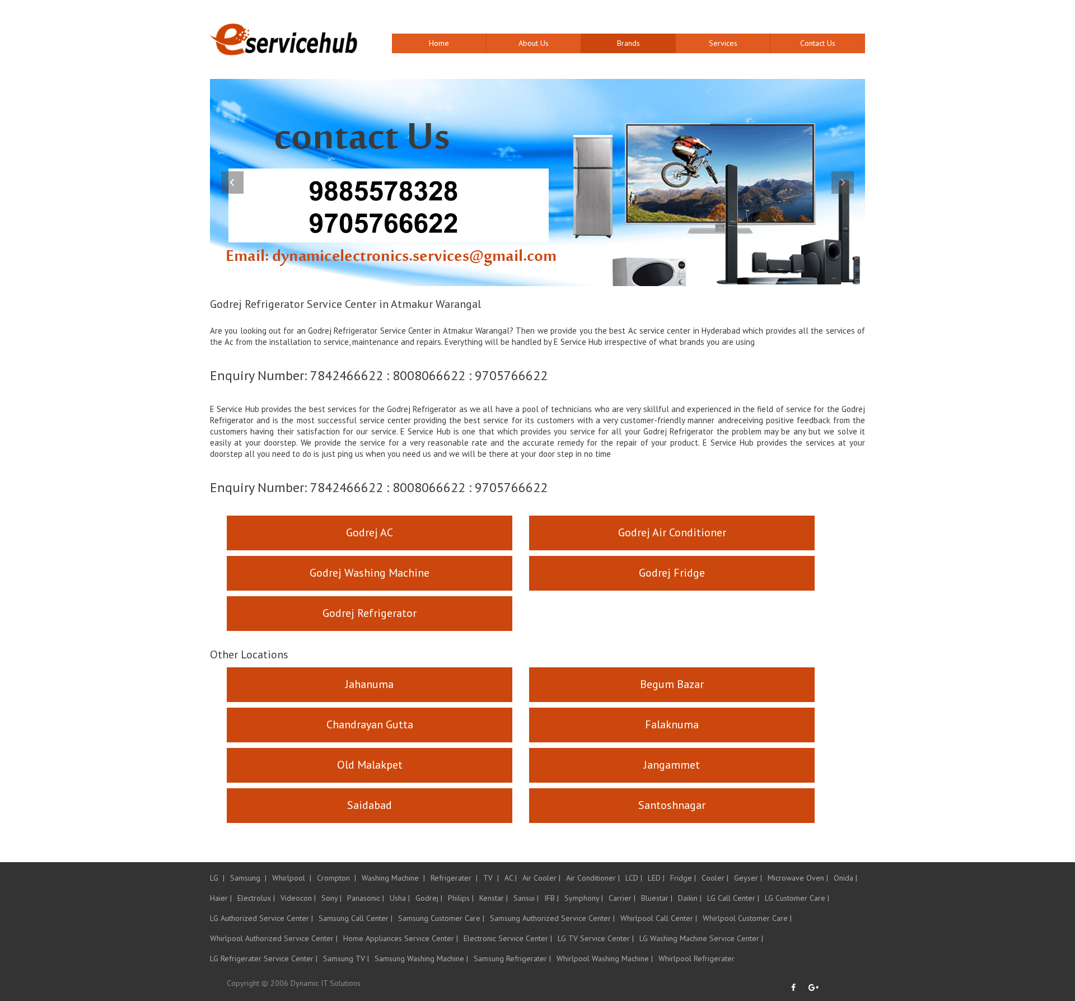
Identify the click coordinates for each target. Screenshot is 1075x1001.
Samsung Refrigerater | (512, 958)
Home (439, 43)
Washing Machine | (393, 878)
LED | (656, 878)
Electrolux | (256, 898)
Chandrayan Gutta (369, 724)
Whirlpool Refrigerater (696, 958)
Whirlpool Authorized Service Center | (274, 938)
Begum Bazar (672, 684)
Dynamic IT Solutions (326, 983)
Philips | (461, 898)
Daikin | (690, 898)
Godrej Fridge (672, 572)
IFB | (551, 898)
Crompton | (336, 878)
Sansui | (526, 898)
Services (723, 43)
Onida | (845, 878)
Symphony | (583, 898)
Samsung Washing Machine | (421, 958)
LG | (217, 878)
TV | (491, 878)
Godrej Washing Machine (369, 572)
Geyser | (748, 878)
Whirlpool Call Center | (658, 918)
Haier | (221, 898)
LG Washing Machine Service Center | (701, 938)
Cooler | (715, 878)
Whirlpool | (291, 878)
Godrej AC (369, 532)
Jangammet (672, 764)
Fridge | (683, 878)
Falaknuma (672, 724)
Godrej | (428, 898)
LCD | (633, 878)
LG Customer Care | (797, 898)
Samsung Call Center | (355, 918)
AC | (510, 878)
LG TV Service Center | (596, 938)
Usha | (400, 898)
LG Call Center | (733, 898)
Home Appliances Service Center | (400, 938)
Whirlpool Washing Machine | (605, 958)
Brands (628, 43)
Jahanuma (369, 684)
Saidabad (369, 805)
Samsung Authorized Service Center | (552, 918)
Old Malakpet (370, 764)
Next (842, 182)
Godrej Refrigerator (369, 613)
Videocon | (298, 898)
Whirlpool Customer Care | (747, 918)
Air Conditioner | (593, 878)
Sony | (331, 898)
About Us (533, 43)
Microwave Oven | (798, 878)
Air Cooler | (541, 878)
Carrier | (622, 898)
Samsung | (248, 878)
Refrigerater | (454, 878)
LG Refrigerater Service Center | (263, 958)
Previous (232, 182)
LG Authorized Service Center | (261, 918)
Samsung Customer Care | (441, 918)
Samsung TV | (346, 958)
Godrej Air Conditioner (672, 532)
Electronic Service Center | (508, 938)
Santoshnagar (671, 805)
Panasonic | (365, 898)
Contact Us (817, 43)
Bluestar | (656, 898)
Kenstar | (493, 898)
